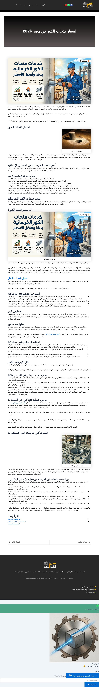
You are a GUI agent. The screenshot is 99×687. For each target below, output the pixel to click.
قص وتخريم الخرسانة (14, 519)
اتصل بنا (41, 578)
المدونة (25, 5)
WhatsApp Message (60, 676)
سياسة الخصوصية (31, 578)
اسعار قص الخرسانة (14, 524)
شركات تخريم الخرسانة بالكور (17, 521)
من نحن (31, 5)
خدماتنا (37, 5)
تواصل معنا (19, 5)
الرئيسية (42, 5)
